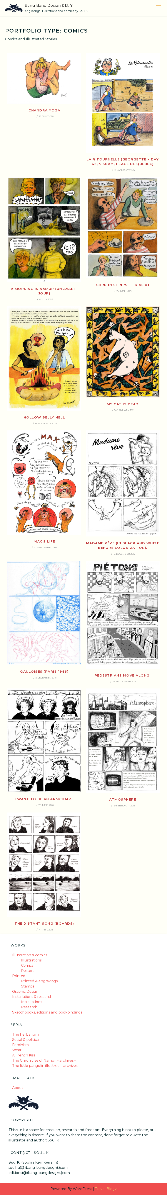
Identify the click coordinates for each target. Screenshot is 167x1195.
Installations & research (32, 997)
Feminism (20, 1045)
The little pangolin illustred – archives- (45, 1066)
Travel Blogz (106, 1189)
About (17, 1088)
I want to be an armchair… (44, 799)
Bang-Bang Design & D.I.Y (49, 5)
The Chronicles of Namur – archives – (44, 1060)
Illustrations (31, 960)
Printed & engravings (39, 981)
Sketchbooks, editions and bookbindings (47, 1012)
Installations (31, 1002)
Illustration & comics (29, 955)
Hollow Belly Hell (44, 417)
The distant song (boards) (44, 923)
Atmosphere (122, 799)
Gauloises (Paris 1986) (44, 671)
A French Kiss (23, 1055)
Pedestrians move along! (123, 675)
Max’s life (44, 541)
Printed (18, 976)
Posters (27, 971)
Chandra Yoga (44, 110)
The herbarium (25, 1034)
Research (29, 1007)
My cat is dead (123, 404)
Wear (17, 1050)
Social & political (26, 1040)
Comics (27, 965)
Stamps (27, 986)
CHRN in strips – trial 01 (122, 285)
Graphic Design (25, 991)
